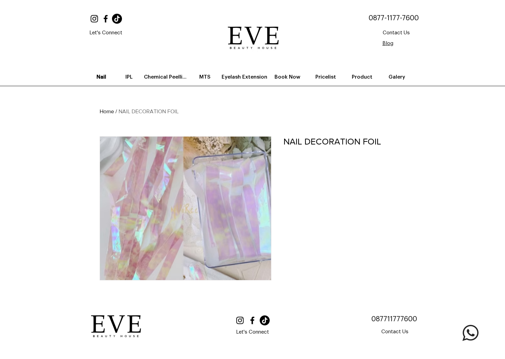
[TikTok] (117, 19)
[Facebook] (106, 19)
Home (107, 111)
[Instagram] (94, 19)
